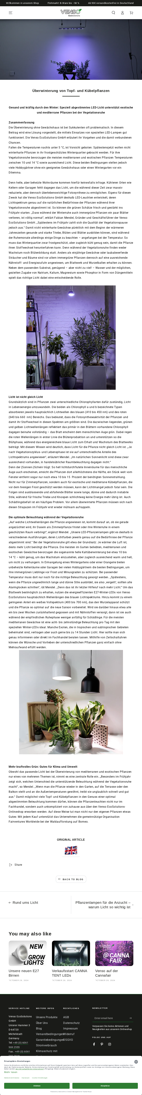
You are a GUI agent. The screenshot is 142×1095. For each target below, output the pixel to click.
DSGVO (68, 1039)
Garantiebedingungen (50, 1039)
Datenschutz (71, 1023)
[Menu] (10, 13)
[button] (113, 13)
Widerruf (68, 1034)
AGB (66, 1017)
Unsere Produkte (46, 1017)
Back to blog (73, 879)
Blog (39, 1028)
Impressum (70, 1028)
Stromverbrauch (46, 1045)
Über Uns (42, 1023)
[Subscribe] (131, 1018)
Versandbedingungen (50, 1034)
